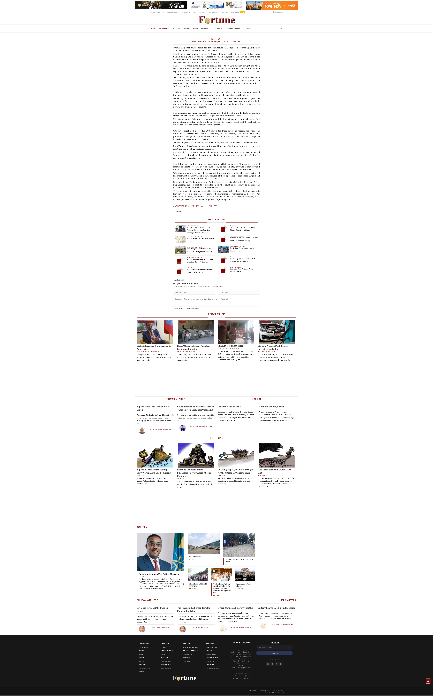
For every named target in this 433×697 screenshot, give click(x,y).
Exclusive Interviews (190, 647)
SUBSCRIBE (274, 653)
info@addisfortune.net (241, 678)
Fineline (163, 647)
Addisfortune (253, 690)
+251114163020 (243, 676)
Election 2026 (238, 12)
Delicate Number (144, 668)
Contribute (210, 661)
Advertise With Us (212, 657)
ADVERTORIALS (185, 12)
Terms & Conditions (212, 668)
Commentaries (144, 643)
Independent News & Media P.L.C (272, 690)
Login (280, 28)
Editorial (142, 661)
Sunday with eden (212, 647)
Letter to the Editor (190, 650)
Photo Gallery (166, 661)
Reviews (141, 671)
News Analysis (166, 664)
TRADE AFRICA (223, 12)
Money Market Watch (235, 28)
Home (153, 28)
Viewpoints (165, 643)
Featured (176, 28)
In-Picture (164, 657)
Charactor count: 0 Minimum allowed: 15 (187, 308)
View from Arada (167, 650)
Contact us (210, 664)
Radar (189, 225)
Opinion (141, 657)
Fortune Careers (212, 12)
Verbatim (186, 643)
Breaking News (166, 668)
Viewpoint (219, 28)
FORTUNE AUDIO (198, 12)
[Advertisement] (203, 379)
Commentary (206, 28)
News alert (142, 664)
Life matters (210, 643)
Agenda (187, 28)
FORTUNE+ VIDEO (154, 12)
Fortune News (163, 28)
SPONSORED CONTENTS (170, 12)
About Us (209, 650)
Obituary (186, 661)
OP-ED (195, 28)
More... (249, 28)
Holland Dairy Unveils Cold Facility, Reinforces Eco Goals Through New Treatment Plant (200, 230)
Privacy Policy (211, 654)
